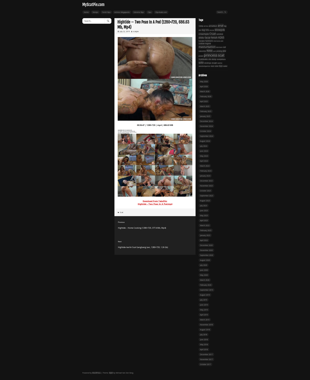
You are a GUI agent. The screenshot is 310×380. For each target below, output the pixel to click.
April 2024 (204, 161)
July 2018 (203, 334)
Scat (121, 212)
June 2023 (204, 210)
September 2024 (206, 136)
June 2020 (204, 270)
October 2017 (205, 364)
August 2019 (205, 295)
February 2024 (205, 171)
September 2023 (206, 195)
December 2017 (206, 354)
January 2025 (205, 116)
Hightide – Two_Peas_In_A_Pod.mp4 (155, 204)
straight (214, 63)
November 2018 (206, 324)
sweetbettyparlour (204, 66)
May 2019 (204, 310)
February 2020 (205, 285)
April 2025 (204, 101)
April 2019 (204, 315)
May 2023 (204, 215)
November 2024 (206, 126)
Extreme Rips (139, 12)
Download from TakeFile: (155, 201)
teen (212, 66)
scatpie (136, 31)
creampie (204, 33)
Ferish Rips (106, 12)
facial (207, 37)
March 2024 (204, 166)
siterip (213, 59)
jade (222, 41)
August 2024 (205, 141)
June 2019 (204, 305)
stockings (207, 63)
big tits (205, 29)
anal (220, 25)
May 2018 (204, 344)
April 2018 (204, 349)
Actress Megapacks (122, 12)
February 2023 (205, 230)
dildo (201, 37)
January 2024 (205, 176)
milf (224, 47)
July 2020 (203, 265)
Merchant (219, 47)
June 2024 (204, 151)
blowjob (220, 30)
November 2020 (206, 250)
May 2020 (204, 275)
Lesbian (202, 43)
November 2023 (206, 186)
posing (219, 51)
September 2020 (206, 255)
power (201, 56)
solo (201, 62)
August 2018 (205, 329)
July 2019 (203, 300)
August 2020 (205, 260)
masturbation (207, 47)
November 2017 (206, 359)
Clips (149, 12)
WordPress (96, 373)
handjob (202, 41)
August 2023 (205, 200)
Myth (111, 373)
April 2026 (204, 86)
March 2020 (204, 280)
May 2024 (204, 156)
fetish (214, 37)
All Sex (206, 26)
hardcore (209, 41)
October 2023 (205, 191)
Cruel (212, 33)
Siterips (95, 12)
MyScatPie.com (93, 4)
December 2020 (206, 245)
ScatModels (203, 59)
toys (221, 66)
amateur (213, 25)
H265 (221, 37)
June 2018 (204, 339)
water (225, 66)
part (214, 51)
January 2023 (205, 235)
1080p (201, 26)
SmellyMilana (221, 59)
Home (86, 12)
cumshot (219, 34)
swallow (219, 63)
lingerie (208, 43)
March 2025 (204, 106)
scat (221, 55)
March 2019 (204, 320)
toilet (216, 66)
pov (224, 50)
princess (210, 55)
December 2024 (206, 121)
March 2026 (204, 91)
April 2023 (204, 220)
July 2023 (203, 205)
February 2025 (205, 111)
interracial (216, 41)
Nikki (210, 50)
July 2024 (203, 146)
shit (209, 59)
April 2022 (204, 240)
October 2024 (205, 131)
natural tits (202, 51)
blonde (211, 30)
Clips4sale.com (161, 12)
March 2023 (204, 225)
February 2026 (205, 96)
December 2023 (206, 181)
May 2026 (204, 81)
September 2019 (206, 290)
